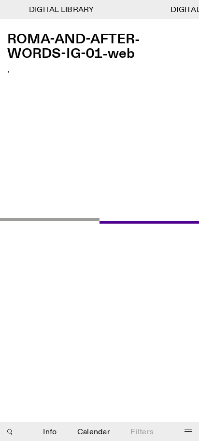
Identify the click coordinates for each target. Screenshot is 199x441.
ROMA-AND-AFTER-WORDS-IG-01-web (73, 47)
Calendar (93, 432)
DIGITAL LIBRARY (60, 10)
